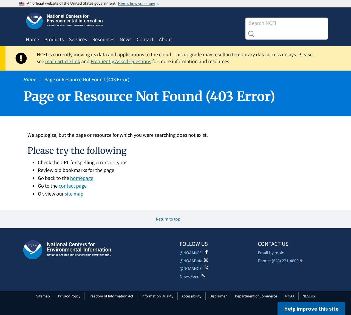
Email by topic (271, 253)
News (125, 39)
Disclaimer (218, 296)
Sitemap (43, 296)
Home (32, 39)
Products (54, 39)
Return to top (168, 219)
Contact (145, 39)
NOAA (290, 296)
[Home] (67, 250)
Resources (103, 39)
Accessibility (192, 296)
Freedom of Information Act (111, 296)
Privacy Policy (69, 296)
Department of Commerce (256, 296)
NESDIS (309, 296)
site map (74, 194)
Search (251, 34)
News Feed (190, 276)
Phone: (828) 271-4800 (278, 261)
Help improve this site (311, 308)
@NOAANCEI (191, 253)
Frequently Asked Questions (120, 61)
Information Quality (157, 296)
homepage (81, 178)
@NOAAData (191, 261)
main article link (62, 61)
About (165, 39)
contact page (73, 186)
